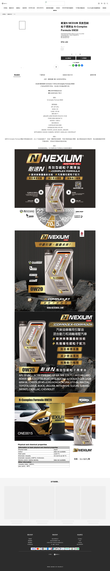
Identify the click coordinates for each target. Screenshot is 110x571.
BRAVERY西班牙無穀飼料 (67, 7)
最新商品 (18, 7)
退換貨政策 (30, 540)
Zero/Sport (80, 538)
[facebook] (76, 65)
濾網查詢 (55, 10)
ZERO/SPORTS (40, 7)
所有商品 (5, 7)
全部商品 (4, 14)
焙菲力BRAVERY (80, 544)
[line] (73, 65)
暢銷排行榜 (11, 7)
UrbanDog (80, 542)
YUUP (80, 540)
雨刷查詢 (104, 7)
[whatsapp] (79, 65)
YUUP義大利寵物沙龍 (80, 7)
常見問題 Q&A (30, 544)
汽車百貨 (58, 7)
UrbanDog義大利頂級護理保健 (93, 7)
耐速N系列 (25, 7)
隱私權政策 (30, 542)
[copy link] (82, 65)
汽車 (14, 14)
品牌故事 (30, 538)
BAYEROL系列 (32, 7)
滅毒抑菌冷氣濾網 (49, 7)
